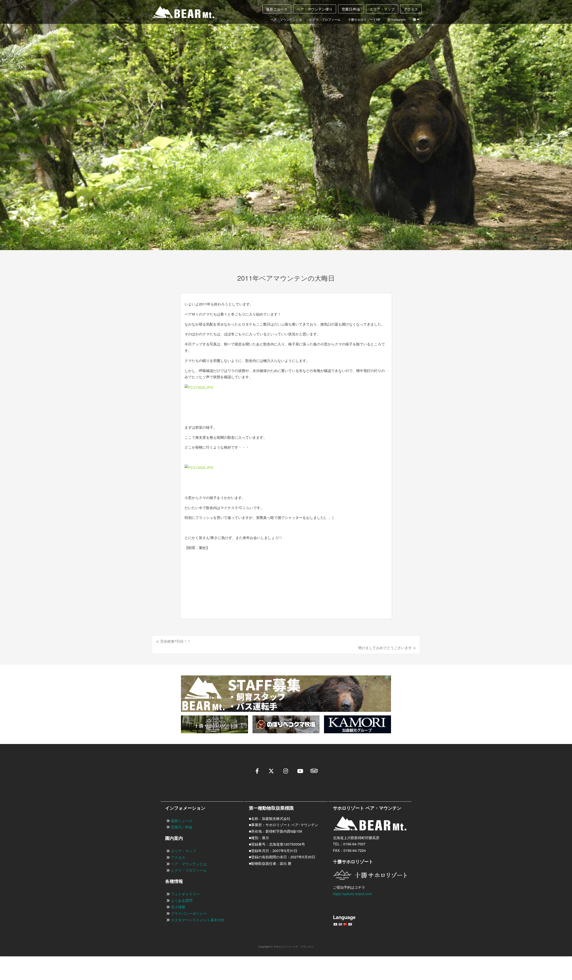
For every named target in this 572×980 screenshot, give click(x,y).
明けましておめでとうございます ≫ (387, 647)
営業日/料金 (351, 9)
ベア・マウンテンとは (286, 19)
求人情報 (178, 906)
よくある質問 (181, 900)
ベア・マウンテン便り (314, 9)
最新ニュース (277, 9)
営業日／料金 (181, 827)
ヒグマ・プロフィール (325, 19)
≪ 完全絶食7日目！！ (173, 641)
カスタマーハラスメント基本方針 (198, 919)
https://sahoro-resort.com (352, 893)
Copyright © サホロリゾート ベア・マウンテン (286, 946)
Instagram (398, 19)
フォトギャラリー (185, 893)
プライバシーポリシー (189, 913)
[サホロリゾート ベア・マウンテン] (179, 14)
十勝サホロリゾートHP (364, 19)
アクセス (411, 9)
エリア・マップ (382, 9)
